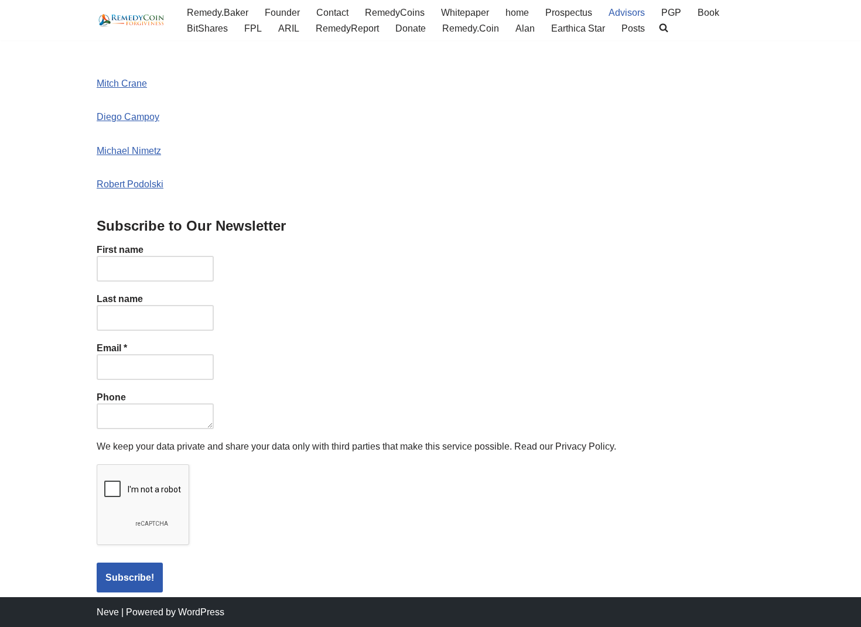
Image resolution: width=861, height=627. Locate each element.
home (517, 13)
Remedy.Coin (470, 28)
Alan (525, 28)
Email (112, 348)
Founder (282, 13)
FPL (253, 28)
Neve (108, 612)
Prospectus (568, 13)
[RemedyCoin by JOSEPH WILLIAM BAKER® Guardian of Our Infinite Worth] (132, 20)
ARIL (288, 28)
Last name (120, 299)
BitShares (207, 28)
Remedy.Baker (217, 13)
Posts (633, 28)
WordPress (201, 612)
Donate (410, 28)
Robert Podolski (130, 184)
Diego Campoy (128, 117)
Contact (332, 13)
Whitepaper (465, 13)
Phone (111, 397)
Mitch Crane (122, 83)
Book (708, 13)
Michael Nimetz (129, 151)
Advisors (627, 13)
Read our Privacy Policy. (565, 446)
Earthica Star (578, 28)
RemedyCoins (395, 13)
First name (120, 250)
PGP (671, 13)
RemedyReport (347, 28)
